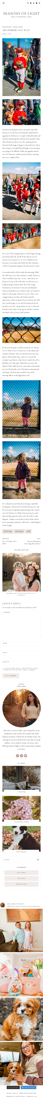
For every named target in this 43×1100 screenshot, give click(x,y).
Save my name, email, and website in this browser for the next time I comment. (21, 669)
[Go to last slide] (5, 574)
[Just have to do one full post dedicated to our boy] (21, 1019)
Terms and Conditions (27, 1093)
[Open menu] (3, 3)
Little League (8, 531)
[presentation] (21, 572)
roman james (18, 27)
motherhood (7, 27)
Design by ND (32, 1096)
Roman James (19, 531)
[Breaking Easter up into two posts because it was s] (21, 975)
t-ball (28, 531)
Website (6, 662)
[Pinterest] (31, 3)
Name (5, 643)
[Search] (38, 859)
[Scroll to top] (39, 1094)
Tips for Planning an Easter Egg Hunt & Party (32, 541)
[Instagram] (28, 3)
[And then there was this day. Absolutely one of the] (21, 1063)
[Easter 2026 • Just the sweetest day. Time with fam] (21, 930)
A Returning (21, 792)
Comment (7, 612)
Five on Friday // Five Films (9, 541)
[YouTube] (36, 3)
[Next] (37, 574)
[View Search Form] (39, 3)
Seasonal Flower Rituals (21, 822)
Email (5, 652)
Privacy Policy (12, 1093)
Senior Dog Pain (21, 852)
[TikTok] (33, 3)
